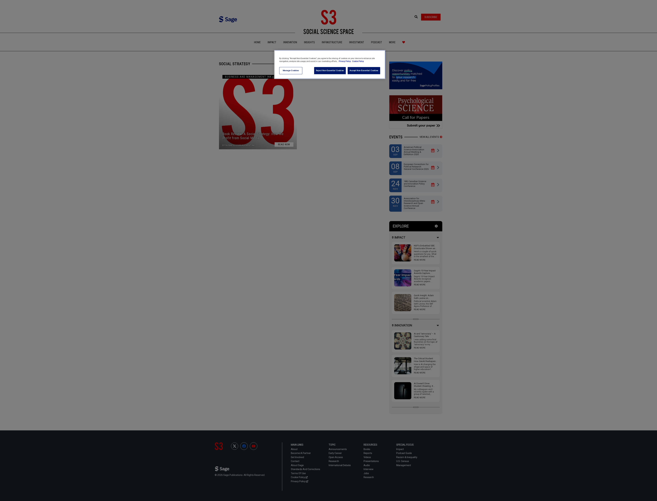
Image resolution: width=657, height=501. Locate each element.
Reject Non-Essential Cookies (330, 70)
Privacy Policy (345, 61)
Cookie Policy (358, 61)
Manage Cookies (291, 70)
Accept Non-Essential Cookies (364, 70)
